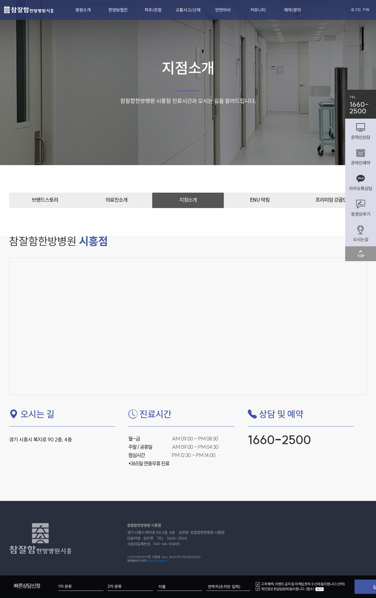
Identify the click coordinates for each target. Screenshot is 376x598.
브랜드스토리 (45, 200)
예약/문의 (292, 10)
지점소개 (188, 200)
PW (366, 9)
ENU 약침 (259, 200)
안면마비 (223, 10)
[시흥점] (29, 8)
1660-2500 (279, 440)
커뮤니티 (258, 10)
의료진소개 (116, 200)
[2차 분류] (130, 587)
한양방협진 (118, 10)
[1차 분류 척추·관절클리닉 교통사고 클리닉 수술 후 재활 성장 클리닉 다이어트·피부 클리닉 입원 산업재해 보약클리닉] (80, 587)
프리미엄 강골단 (331, 200)
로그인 (356, 9)
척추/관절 (153, 10)
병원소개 (83, 10)
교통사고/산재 (188, 10)
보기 (319, 589)
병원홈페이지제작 (137, 560)
